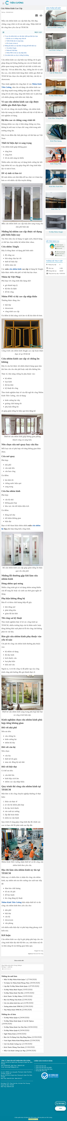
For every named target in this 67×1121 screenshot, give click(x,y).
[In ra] (41, 15)
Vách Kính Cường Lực (56, 50)
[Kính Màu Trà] (56, 206)
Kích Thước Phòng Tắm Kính (13, 1047)
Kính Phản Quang (56, 141)
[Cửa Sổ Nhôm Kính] (56, 65)
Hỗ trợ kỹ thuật (61, 252)
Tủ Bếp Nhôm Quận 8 (11, 1030)
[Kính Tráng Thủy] (56, 156)
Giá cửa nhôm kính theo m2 (13, 1003)
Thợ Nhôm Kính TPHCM (12, 1010)
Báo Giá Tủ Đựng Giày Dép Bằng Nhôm (17, 1037)
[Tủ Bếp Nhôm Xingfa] (56, 222)
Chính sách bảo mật (41, 1066)
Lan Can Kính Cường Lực (55, 27)
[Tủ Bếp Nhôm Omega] (56, 89)
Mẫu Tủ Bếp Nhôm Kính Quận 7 (14, 979)
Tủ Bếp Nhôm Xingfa (56, 232)
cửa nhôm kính (15, 269)
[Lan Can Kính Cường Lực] (56, 24)
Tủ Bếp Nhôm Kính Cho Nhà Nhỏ (15, 1027)
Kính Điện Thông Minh (55, 118)
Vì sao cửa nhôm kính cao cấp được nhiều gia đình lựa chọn (21, 36)
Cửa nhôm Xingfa (11, 48)
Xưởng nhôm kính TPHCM (13, 1006)
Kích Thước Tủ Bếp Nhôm (12, 996)
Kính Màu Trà (55, 209)
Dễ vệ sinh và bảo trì (12, 43)
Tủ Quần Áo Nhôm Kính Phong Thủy (16, 983)
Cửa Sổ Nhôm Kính (56, 73)
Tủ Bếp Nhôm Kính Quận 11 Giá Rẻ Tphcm (18, 1021)
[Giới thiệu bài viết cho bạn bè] (36, 15)
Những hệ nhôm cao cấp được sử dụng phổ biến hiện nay (20, 45)
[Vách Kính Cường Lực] (56, 46)
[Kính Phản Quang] (56, 131)
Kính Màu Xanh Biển (56, 186)
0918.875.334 (60, 246)
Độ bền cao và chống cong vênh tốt (16, 38)
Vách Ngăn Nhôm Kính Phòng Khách (16, 1040)
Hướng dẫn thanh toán (41, 1070)
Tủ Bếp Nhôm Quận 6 (11, 1017)
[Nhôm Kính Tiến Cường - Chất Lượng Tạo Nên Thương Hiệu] (35, 3)
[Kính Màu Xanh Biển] (56, 177)
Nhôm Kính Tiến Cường (11, 902)
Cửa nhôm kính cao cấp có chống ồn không (17, 55)
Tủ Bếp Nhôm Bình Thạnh (12, 990)
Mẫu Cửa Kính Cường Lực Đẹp (14, 1051)
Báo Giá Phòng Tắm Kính (12, 1000)
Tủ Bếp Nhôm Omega (56, 95)
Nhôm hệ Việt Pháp (11, 50)
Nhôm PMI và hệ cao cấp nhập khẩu (16, 52)
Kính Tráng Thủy (55, 164)
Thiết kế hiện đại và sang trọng (14, 41)
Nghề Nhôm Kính (9, 1034)
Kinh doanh (60, 245)
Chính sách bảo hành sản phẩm (44, 1067)
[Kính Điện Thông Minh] (56, 109)
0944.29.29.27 (60, 253)
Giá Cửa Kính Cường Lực (12, 1044)
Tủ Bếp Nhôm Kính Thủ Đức (13, 993)
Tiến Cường (49, 1117)
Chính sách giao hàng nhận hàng (44, 1069)
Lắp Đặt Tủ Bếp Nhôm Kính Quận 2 (16, 986)
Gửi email (59, 248)
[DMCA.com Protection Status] (33, 1119)
